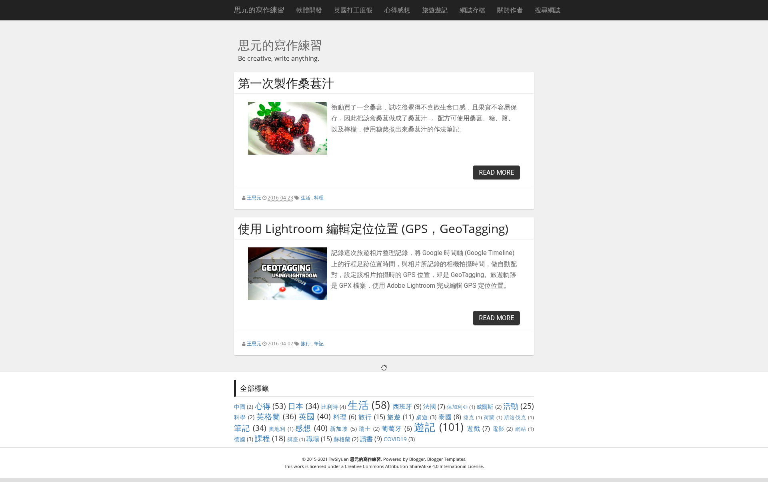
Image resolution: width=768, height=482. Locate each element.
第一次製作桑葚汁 (286, 83)
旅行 (305, 343)
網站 (520, 428)
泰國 (445, 416)
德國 (239, 439)
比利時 (329, 406)
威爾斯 (484, 406)
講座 (293, 439)
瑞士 (365, 428)
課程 (262, 438)
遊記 (425, 427)
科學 (240, 417)
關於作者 (510, 10)
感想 (303, 427)
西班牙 (402, 406)
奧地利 (277, 428)
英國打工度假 (353, 10)
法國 (429, 406)
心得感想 (397, 10)
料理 (319, 197)
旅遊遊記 (435, 10)
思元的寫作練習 (259, 10)
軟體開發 (309, 10)
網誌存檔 (472, 10)
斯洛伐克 (515, 417)
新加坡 (339, 428)
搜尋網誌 (547, 10)
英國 (307, 416)
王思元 (254, 197)
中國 (239, 406)
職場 (312, 438)
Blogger (417, 459)
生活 (305, 197)
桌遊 (422, 417)
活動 (510, 405)
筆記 (319, 343)
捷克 (468, 417)
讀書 (366, 438)
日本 (295, 405)
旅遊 (394, 416)
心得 (262, 405)
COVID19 (395, 439)
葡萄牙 (392, 428)
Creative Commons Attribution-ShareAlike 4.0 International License (414, 466)
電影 (498, 428)
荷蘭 (489, 417)
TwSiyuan (339, 459)
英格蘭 (268, 416)
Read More (496, 172)
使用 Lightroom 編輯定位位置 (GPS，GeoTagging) (373, 228)
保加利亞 (457, 406)
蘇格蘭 (342, 439)
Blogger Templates (446, 459)
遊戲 (473, 428)
